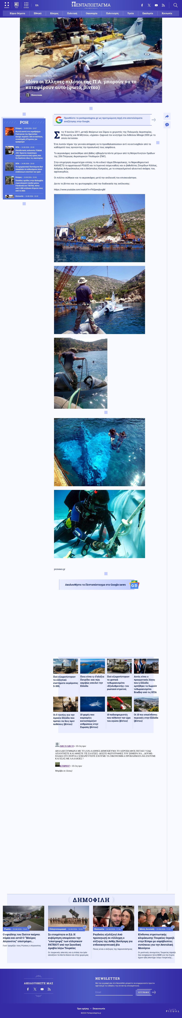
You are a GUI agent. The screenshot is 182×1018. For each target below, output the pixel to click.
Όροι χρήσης (83, 1008)
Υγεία (130, 13)
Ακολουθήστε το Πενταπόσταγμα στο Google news (95, 584)
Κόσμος (54, 13)
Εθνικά (38, 13)
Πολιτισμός (112, 13)
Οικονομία (91, 13)
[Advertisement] (106, 626)
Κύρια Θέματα (17, 13)
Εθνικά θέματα (33, 75)
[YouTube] (156, 5)
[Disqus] (106, 776)
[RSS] (163, 5)
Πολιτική (72, 13)
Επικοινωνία (99, 1008)
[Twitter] (149, 5)
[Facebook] (142, 5)
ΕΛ (36, 5)
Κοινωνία (167, 13)
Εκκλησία (147, 13)
